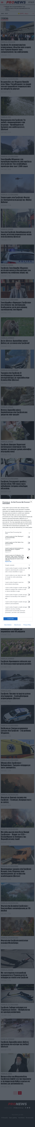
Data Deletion (8, 624)
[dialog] (17, 563)
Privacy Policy (27, 624)
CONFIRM (10, 618)
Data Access (17, 624)
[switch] (28, 537)
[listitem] (17, 533)
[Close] (31, 502)
